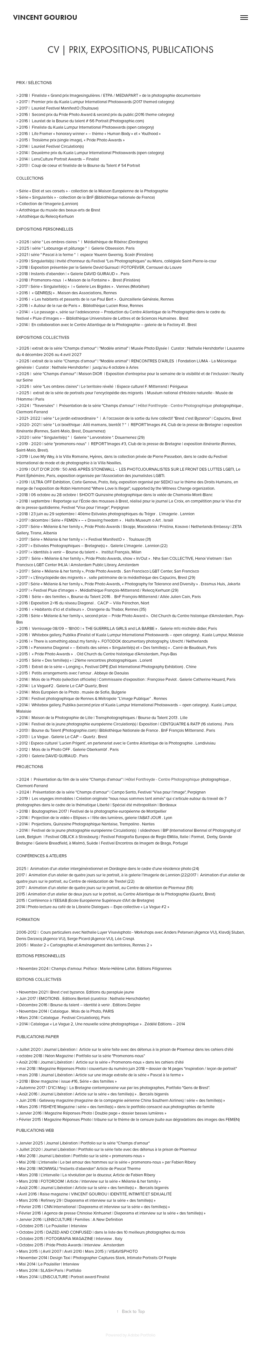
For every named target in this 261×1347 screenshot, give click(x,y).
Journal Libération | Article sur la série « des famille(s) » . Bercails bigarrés (104, 1094)
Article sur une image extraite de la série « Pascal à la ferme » (129, 1075)
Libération (64, 1075)
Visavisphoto (120, 932)
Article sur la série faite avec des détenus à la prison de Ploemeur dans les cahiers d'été (156, 1049)
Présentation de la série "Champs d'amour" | (72, 792)
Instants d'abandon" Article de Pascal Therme (100, 1168)
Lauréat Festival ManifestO (56, 108)
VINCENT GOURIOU (45, 17)
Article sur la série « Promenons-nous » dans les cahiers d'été (130, 1062)
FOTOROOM (53, 1181)
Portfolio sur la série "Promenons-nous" (110, 1055)
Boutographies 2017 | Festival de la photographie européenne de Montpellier (99, 811)
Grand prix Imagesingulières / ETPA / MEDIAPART (95, 95)
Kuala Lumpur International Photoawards (95, 101)
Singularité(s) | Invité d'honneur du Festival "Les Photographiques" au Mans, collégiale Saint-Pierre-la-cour (124, 261)
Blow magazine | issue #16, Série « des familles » (74, 1081)
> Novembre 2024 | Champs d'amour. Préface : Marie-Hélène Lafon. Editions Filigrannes (94, 968)
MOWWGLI (49, 1168)
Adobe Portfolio (141, 1335)
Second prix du (45, 114)
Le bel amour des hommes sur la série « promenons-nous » (112, 1162)
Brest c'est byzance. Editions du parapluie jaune (92, 992)
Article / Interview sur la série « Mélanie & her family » (113, 1181)
